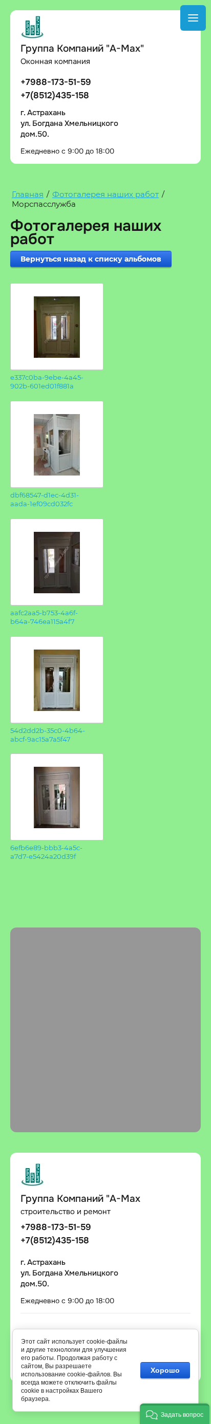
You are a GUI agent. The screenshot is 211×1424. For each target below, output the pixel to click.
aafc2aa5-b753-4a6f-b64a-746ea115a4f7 (44, 617)
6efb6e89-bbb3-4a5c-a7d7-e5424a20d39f (46, 852)
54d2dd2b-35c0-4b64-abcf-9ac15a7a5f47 (47, 734)
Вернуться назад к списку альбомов (90, 259)
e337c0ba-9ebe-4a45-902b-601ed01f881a (46, 381)
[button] (174, 1414)
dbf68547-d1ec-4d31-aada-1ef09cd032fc (44, 499)
